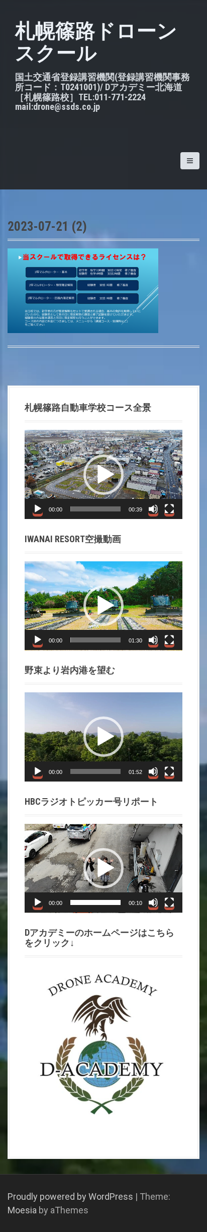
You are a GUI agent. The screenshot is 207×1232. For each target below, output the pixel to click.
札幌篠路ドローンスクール (96, 42)
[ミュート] (153, 509)
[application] (103, 474)
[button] (103, 475)
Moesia (22, 1210)
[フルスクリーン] (169, 509)
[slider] (95, 508)
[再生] (38, 509)
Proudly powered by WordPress (70, 1196)
